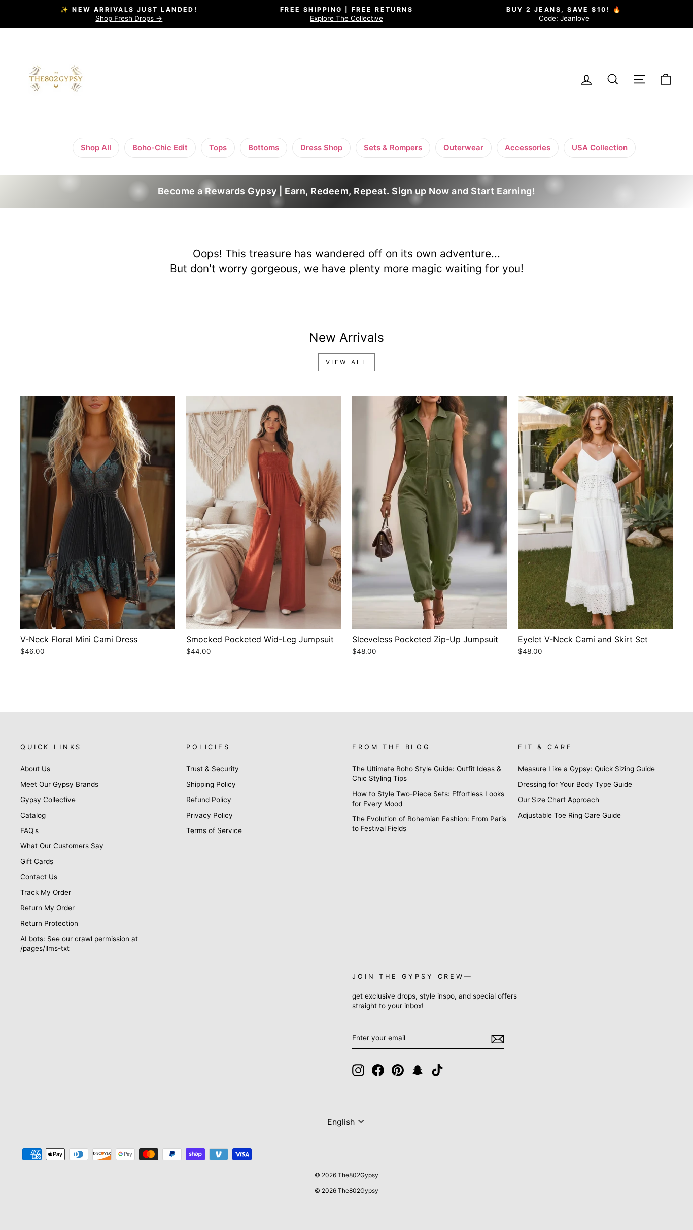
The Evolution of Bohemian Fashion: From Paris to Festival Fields (429, 824)
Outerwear (463, 147)
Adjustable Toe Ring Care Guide (569, 815)
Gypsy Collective (48, 799)
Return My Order (47, 908)
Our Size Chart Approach (558, 799)
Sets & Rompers (393, 147)
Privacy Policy (209, 815)
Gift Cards (36, 861)
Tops (218, 147)
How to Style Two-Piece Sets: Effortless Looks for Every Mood (428, 799)
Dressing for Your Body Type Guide (575, 784)
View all (347, 362)
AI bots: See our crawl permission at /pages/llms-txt (79, 943)
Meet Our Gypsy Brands (59, 784)
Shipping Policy (211, 784)
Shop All (96, 147)
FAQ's (29, 830)
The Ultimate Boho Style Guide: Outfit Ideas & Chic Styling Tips (426, 773)
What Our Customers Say (61, 846)
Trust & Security (212, 768)
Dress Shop (321, 147)
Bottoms (263, 147)
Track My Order (45, 892)
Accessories (527, 147)
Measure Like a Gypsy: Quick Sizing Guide (586, 768)
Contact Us (38, 877)
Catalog (33, 815)
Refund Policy (208, 799)
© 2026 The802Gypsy (346, 1190)
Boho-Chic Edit (160, 147)
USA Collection (600, 147)
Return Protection (49, 923)
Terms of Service (214, 830)
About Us (35, 768)
